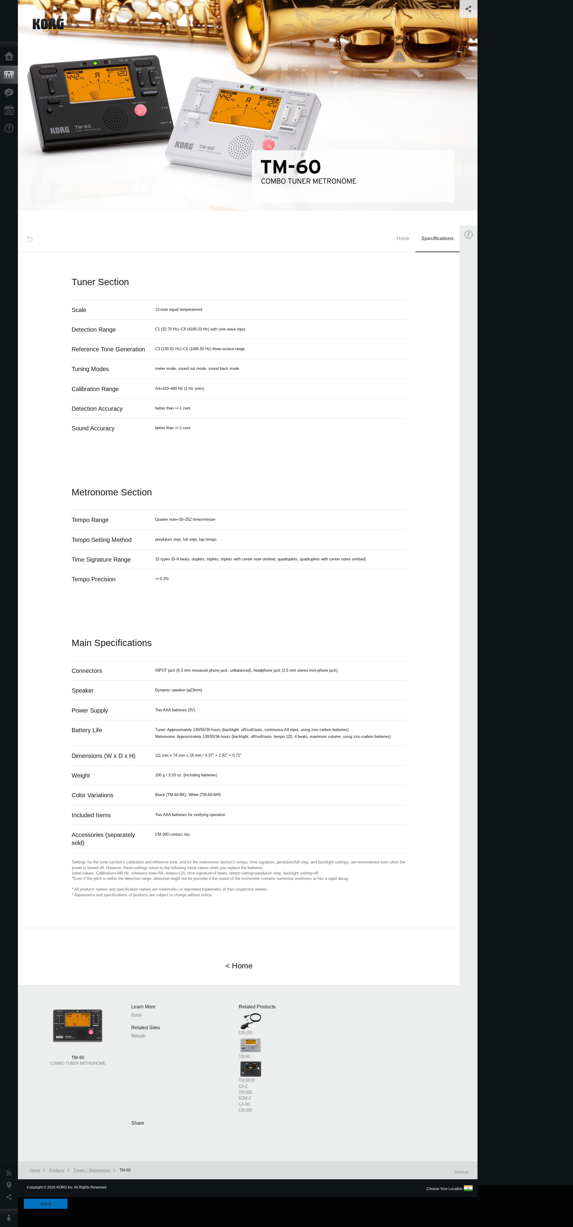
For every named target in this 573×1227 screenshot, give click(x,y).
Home (10, 57)
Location (10, 1185)
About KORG (10, 1218)
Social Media (10, 1197)
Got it (46, 1203)
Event (474, 339)
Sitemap (461, 1172)
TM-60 (124, 1170)
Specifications (437, 238)
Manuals (476, 367)
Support (10, 128)
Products (10, 75)
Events (10, 111)
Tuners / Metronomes (91, 1170)
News (10, 1173)
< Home (238, 965)
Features (10, 93)
